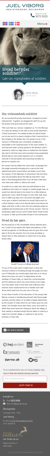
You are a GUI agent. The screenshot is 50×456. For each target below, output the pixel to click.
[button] (42, 23)
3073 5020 (15, 400)
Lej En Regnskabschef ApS (22, 421)
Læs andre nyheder (15, 330)
